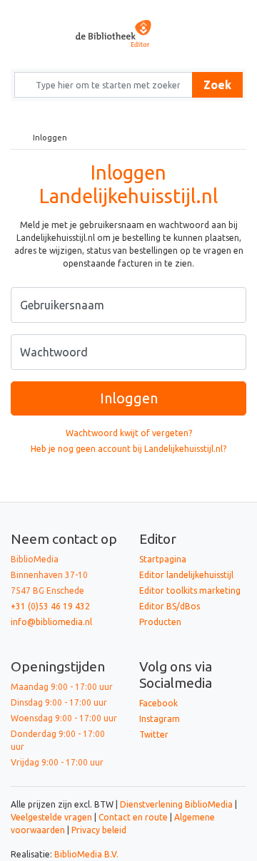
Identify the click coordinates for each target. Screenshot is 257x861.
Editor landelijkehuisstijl (186, 574)
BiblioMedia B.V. (86, 854)
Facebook (158, 703)
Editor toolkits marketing (190, 590)
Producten (160, 622)
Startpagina (162, 559)
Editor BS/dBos (169, 606)
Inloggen (129, 398)
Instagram (159, 718)
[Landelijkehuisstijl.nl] (128, 33)
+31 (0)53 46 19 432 (50, 606)
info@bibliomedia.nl (51, 622)
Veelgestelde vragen (51, 817)
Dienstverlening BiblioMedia (177, 804)
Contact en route (133, 817)
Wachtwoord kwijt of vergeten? (129, 433)
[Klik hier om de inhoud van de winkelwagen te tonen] (224, 11)
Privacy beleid (98, 830)
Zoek (217, 84)
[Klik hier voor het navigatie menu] (32, 11)
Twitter (153, 734)
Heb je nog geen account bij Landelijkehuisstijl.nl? (128, 448)
